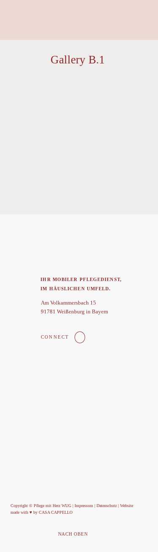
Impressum (84, 505)
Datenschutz (106, 505)
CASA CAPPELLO (55, 512)
